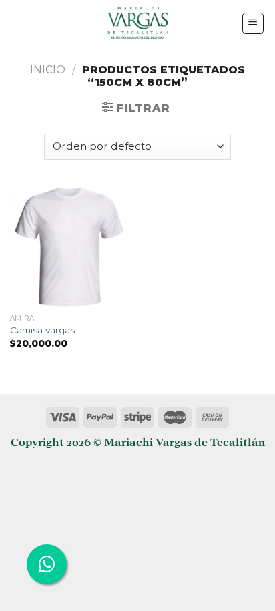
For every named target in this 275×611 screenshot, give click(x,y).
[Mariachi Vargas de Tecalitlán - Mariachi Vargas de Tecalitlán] (137, 23)
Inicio (47, 69)
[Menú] (253, 23)
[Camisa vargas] (70, 246)
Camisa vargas (42, 330)
